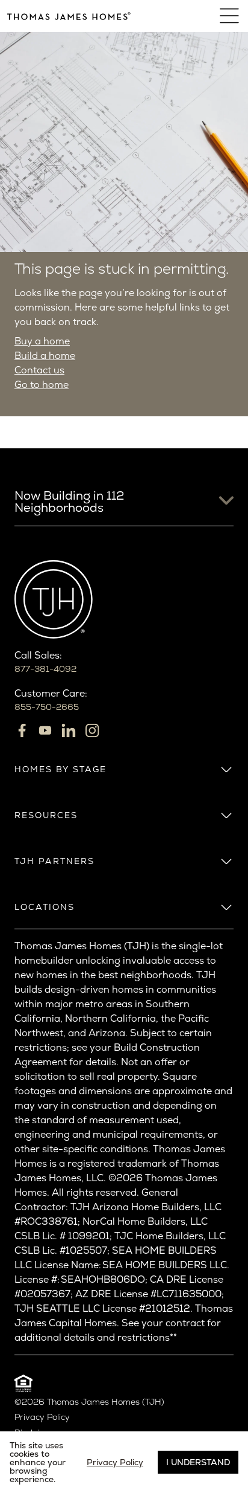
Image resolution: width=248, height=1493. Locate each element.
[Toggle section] (226, 769)
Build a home (44, 355)
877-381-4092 (45, 668)
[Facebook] (21, 730)
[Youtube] (45, 730)
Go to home (41, 384)
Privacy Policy (42, 1417)
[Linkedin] (68, 730)
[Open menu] (230, 16)
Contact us (39, 370)
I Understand (198, 1462)
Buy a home (42, 341)
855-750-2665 (46, 706)
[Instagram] (92, 730)
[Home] (69, 16)
